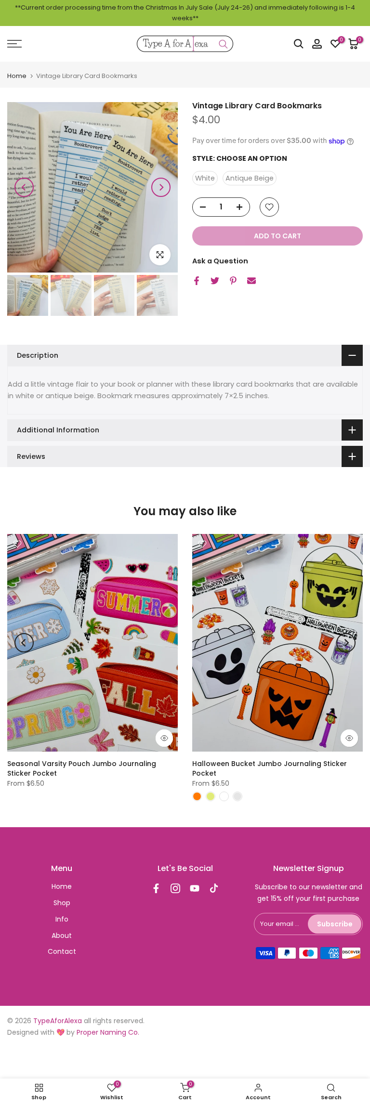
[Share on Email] (251, 280)
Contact (62, 951)
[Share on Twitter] (215, 280)
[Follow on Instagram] (175, 888)
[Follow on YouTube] (194, 888)
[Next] (161, 187)
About (62, 935)
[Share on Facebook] (196, 280)
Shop (61, 903)
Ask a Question (220, 261)
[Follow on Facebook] (156, 888)
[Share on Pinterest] (233, 280)
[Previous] (24, 187)
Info (61, 919)
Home (16, 75)
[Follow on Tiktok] (214, 888)
